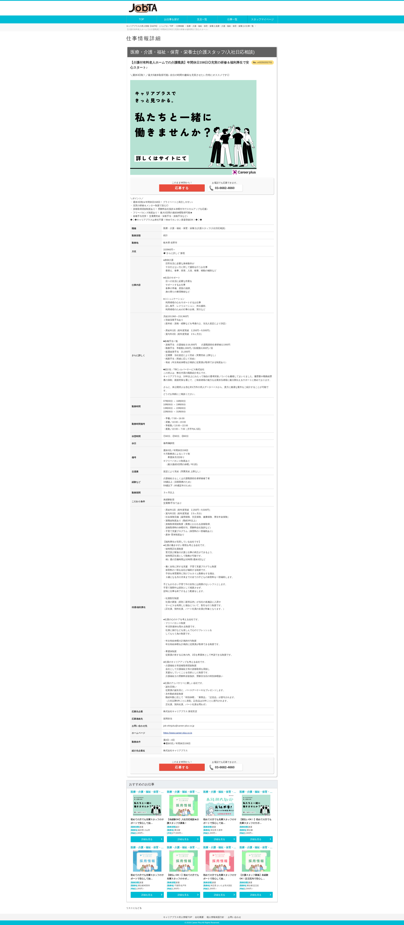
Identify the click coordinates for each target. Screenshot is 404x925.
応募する (182, 188)
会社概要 (199, 917)
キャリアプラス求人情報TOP (177, 917)
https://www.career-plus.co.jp (177, 733)
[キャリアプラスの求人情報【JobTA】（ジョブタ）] (143, 8)
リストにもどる (134, 908)
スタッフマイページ (262, 19)
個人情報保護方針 (216, 917)
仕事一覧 (232, 19)
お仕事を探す (171, 19)
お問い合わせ (234, 917)
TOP (141, 19)
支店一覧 (202, 19)
